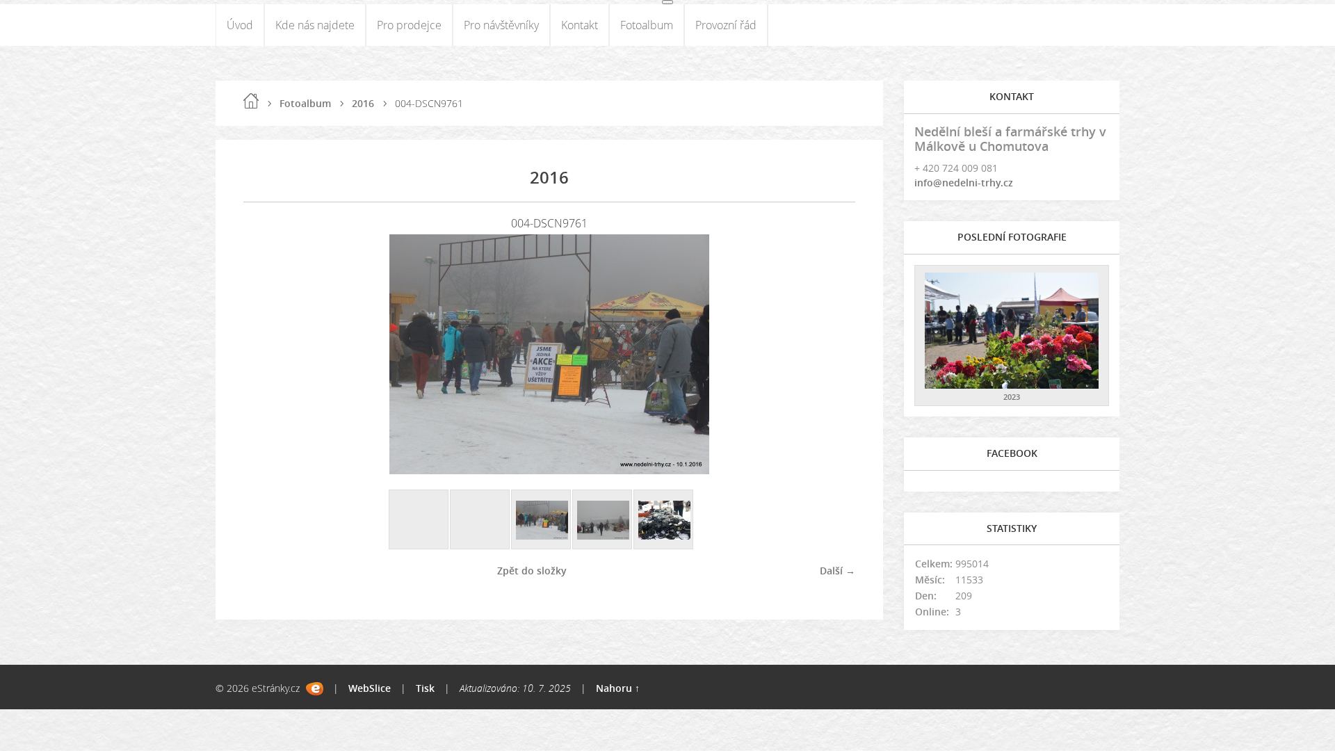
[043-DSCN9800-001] (603, 520)
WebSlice (369, 688)
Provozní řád (725, 25)
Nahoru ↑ (618, 688)
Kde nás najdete (315, 25)
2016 (363, 103)
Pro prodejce (409, 25)
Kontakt (579, 25)
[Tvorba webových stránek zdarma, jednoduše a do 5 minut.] (314, 688)
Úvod (240, 25)
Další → (837, 570)
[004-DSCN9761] (542, 520)
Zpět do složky (532, 570)
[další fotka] (832, 354)
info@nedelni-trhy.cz (963, 182)
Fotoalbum (646, 25)
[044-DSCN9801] (664, 520)
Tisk (425, 688)
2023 (1011, 396)
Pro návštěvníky (501, 25)
